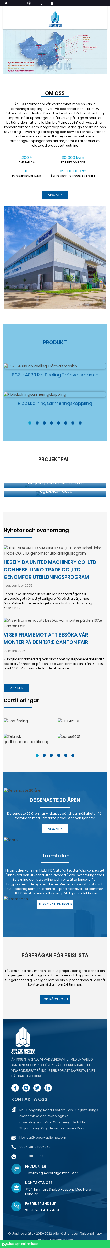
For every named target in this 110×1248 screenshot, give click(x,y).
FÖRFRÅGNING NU (55, 999)
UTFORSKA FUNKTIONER (55, 904)
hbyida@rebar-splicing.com (42, 1137)
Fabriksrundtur (41, 1203)
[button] (29, 423)
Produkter (35, 1166)
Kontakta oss (29, 1099)
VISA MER (16, 688)
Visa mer (55, 195)
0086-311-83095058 (35, 1147)
